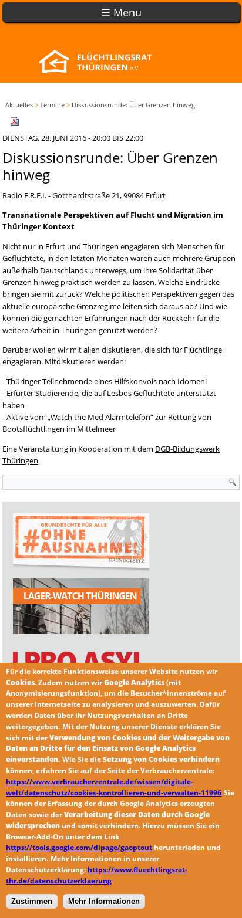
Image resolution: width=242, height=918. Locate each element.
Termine (52, 104)
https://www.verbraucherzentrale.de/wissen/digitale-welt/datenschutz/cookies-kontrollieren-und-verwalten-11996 (113, 787)
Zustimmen (31, 901)
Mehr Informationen (104, 901)
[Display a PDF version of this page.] (14, 120)
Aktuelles (19, 104)
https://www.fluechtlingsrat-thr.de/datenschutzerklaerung (96, 875)
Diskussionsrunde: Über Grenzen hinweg (133, 104)
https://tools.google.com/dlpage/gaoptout (79, 847)
